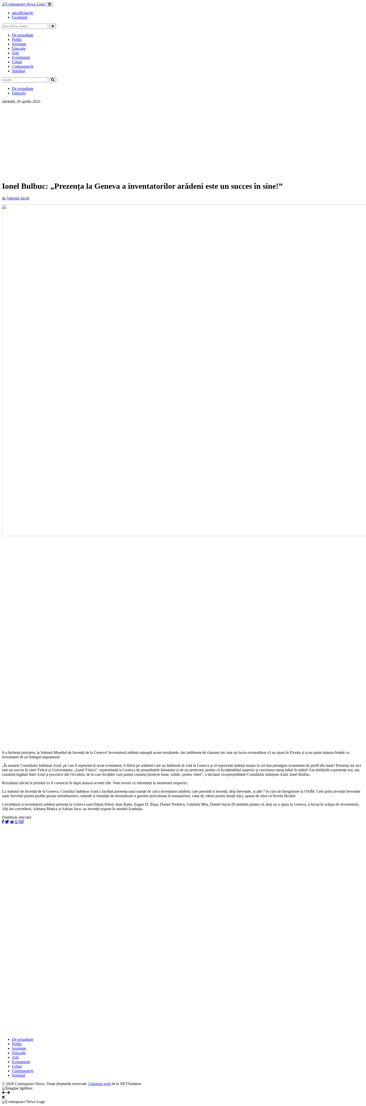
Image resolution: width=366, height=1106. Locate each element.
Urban (17, 62)
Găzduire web (99, 1084)
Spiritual (18, 71)
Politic (17, 39)
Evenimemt (21, 57)
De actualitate (22, 35)
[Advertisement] (183, 141)
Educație (19, 48)
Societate (19, 44)
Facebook (19, 17)
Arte (15, 53)
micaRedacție (22, 13)
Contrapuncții (22, 66)
